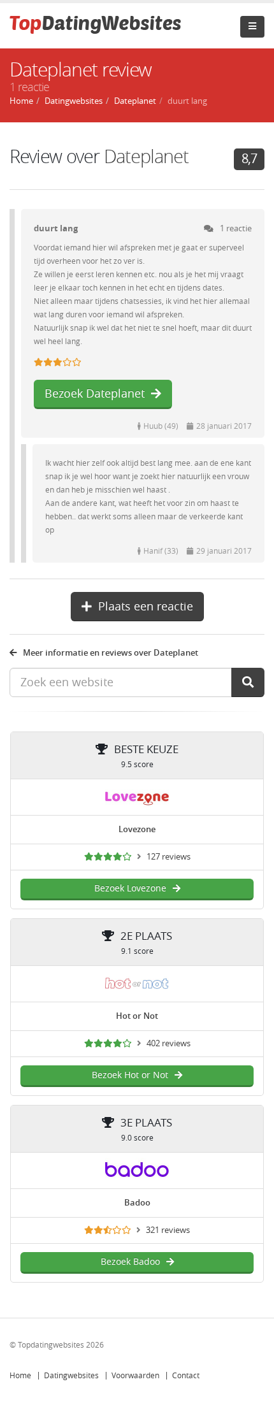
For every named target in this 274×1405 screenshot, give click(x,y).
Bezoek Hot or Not (130, 1075)
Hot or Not (137, 1016)
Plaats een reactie (145, 607)
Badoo (137, 1202)
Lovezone (137, 829)
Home (20, 1375)
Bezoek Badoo (130, 1262)
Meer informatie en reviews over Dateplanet (110, 653)
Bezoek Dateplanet (95, 394)
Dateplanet (146, 157)
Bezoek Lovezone (130, 888)
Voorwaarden (135, 1375)
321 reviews (168, 1230)
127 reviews (169, 856)
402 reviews (169, 1043)
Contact (185, 1375)
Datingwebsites (71, 1375)
